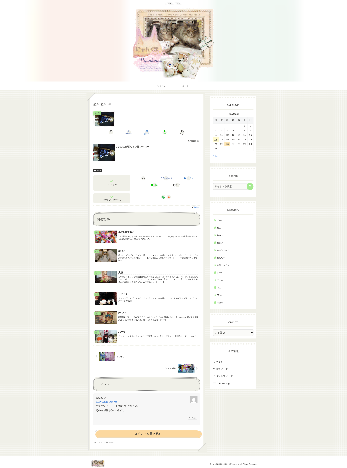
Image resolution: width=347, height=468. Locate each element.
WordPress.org (221, 383)
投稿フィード (220, 369)
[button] (182, 132)
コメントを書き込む (148, 433)
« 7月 (216, 155)
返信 (194, 417)
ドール (98, 170)
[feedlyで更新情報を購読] (163, 197)
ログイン (218, 362)
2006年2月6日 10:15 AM (106, 402)
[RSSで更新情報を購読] (169, 197)
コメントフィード (223, 376)
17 (215, 139)
